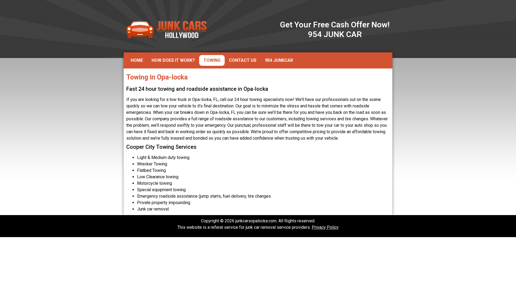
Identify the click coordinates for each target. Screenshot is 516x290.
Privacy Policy (325, 227)
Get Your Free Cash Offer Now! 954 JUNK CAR (335, 29)
